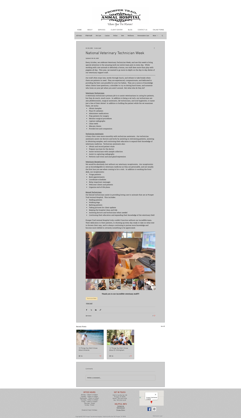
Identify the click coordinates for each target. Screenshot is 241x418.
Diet (122, 35)
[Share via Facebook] (86, 310)
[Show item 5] (138, 284)
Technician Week (91, 298)
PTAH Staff (88, 35)
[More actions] (154, 48)
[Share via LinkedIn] (96, 310)
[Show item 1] (91, 284)
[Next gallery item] (153, 255)
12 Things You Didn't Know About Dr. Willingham (118, 349)
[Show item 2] (103, 284)
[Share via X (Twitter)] (91, 310)
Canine (107, 35)
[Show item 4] (126, 284)
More (154, 35)
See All (163, 326)
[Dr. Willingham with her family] (120, 337)
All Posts (79, 35)
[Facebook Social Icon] (149, 409)
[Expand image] (120, 255)
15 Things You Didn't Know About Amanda (88, 349)
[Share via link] (100, 310)
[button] (162, 35)
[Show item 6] (150, 284)
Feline (115, 35)
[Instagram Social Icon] (154, 409)
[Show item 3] (114, 284)
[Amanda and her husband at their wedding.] (90, 337)
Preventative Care (143, 35)
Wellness (131, 35)
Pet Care (98, 35)
